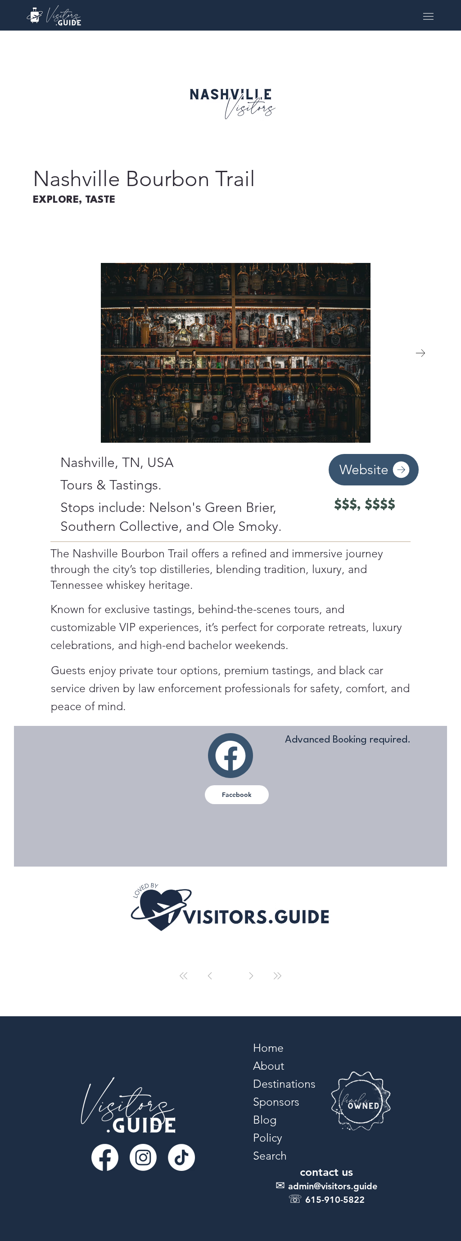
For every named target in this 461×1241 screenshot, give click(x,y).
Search (270, 1155)
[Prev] (209, 975)
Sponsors (276, 1101)
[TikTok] (181, 1157)
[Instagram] (143, 1157)
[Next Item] (420, 353)
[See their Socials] (230, 755)
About (268, 1065)
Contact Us (326, 1172)
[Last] (277, 975)
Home (268, 1047)
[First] (183, 975)
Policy (267, 1137)
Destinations (284, 1083)
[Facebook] (104, 1157)
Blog (264, 1119)
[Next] (251, 975)
